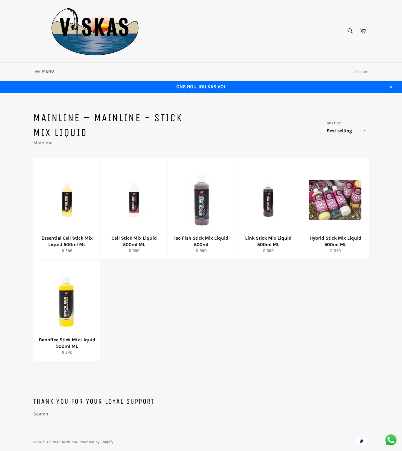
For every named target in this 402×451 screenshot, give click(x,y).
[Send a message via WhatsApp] (391, 440)
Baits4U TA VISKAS (62, 442)
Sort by (334, 123)
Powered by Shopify (96, 442)
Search (40, 414)
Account (361, 71)
